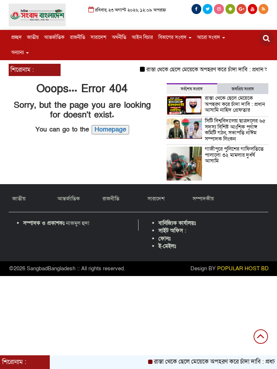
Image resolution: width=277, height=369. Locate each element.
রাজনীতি (77, 37)
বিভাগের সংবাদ (173, 37)
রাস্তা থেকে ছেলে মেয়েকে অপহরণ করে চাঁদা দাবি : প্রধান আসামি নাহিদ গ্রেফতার (235, 104)
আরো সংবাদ (209, 37)
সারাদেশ (98, 37)
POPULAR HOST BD (243, 268)
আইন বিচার (142, 37)
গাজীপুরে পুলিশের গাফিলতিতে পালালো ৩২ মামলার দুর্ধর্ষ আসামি (234, 154)
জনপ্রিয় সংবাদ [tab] (243, 89)
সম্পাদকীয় (203, 198)
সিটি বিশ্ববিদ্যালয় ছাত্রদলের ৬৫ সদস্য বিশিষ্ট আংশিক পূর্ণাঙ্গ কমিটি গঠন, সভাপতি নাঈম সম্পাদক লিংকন (235, 129)
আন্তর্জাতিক (54, 37)
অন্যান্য (18, 52)
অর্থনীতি (119, 37)
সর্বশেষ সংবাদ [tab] (192, 89)
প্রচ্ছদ (16, 37)
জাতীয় (33, 37)
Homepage (110, 129)
